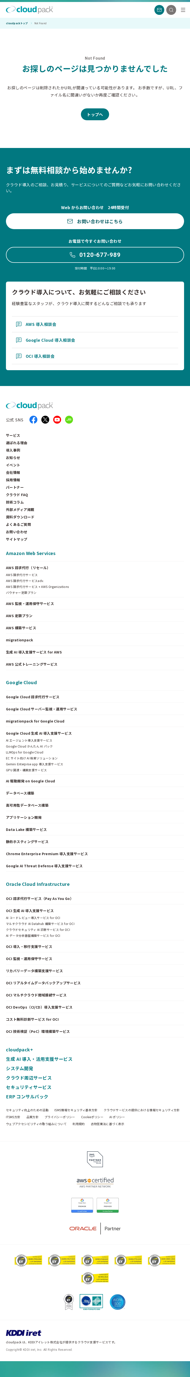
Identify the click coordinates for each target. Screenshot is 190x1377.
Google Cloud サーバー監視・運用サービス (41, 708)
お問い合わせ (16, 531)
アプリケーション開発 (24, 817)
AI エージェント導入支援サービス (29, 740)
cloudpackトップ (17, 23)
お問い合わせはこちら (100, 221)
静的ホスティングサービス (27, 841)
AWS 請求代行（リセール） (28, 567)
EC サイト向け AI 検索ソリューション (32, 758)
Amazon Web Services (30, 553)
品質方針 (32, 1116)
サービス (13, 435)
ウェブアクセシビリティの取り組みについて (36, 1123)
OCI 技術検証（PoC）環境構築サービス (38, 1031)
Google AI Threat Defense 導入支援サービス (44, 865)
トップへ (95, 114)
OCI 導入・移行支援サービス (29, 946)
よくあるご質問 (18, 524)
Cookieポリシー (92, 1116)
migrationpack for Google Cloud (35, 721)
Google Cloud (21, 682)
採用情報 (13, 480)
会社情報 (13, 472)
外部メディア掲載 (20, 509)
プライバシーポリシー (60, 1116)
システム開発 (19, 1068)
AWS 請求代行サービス (22, 574)
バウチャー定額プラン (21, 592)
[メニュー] (183, 10)
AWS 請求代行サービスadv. (25, 580)
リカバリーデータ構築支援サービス (34, 970)
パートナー (15, 487)
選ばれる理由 (16, 442)
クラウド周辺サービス (29, 1077)
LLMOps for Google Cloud (24, 752)
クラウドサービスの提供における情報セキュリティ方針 (142, 1110)
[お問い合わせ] (159, 10)
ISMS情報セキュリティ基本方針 (76, 1110)
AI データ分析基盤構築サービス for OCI (33, 935)
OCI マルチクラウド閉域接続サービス (36, 994)
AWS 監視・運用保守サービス (30, 603)
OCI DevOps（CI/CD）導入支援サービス (39, 1007)
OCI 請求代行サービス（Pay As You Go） (39, 898)
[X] (45, 420)
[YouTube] (57, 420)
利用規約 (78, 1123)
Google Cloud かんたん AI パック (29, 746)
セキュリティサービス (28, 1087)
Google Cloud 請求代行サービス (33, 696)
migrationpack (19, 639)
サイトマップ (16, 539)
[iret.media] (69, 420)
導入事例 (13, 450)
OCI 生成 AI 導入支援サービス (30, 910)
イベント (13, 465)
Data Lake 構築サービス (26, 829)
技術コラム (15, 502)
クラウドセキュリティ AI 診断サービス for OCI (38, 929)
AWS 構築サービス (21, 627)
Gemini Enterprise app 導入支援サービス (34, 764)
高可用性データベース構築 (27, 805)
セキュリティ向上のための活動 (27, 1110)
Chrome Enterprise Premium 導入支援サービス (47, 853)
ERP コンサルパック (27, 1096)
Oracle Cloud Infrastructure (38, 884)
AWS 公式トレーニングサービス (32, 664)
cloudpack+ (19, 1049)
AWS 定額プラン (19, 615)
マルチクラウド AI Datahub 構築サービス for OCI (40, 923)
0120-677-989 (100, 254)
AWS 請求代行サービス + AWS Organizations (37, 586)
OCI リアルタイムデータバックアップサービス (43, 982)
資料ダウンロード (20, 517)
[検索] (171, 10)
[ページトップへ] (176, 1369)
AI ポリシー (117, 1116)
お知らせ (13, 457)
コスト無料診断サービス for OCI (32, 1019)
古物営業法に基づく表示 (107, 1123)
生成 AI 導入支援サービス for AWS (34, 652)
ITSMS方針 (13, 1116)
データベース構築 (20, 793)
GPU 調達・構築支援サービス (26, 770)
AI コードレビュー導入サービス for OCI (33, 917)
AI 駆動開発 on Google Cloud (30, 780)
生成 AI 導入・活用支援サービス (39, 1059)
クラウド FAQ (17, 494)
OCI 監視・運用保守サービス (29, 958)
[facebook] (33, 420)
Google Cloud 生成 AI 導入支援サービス (39, 733)
